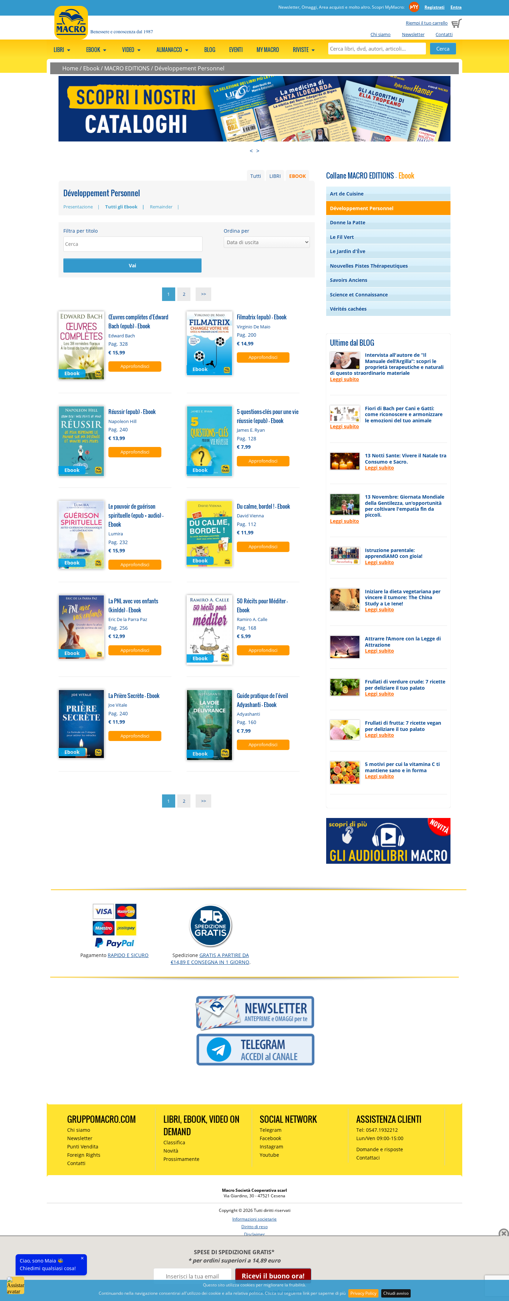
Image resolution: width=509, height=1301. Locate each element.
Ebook (91, 68)
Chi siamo (380, 34)
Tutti (255, 176)
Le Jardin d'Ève (347, 251)
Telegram (271, 1130)
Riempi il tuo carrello (427, 23)
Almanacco (170, 49)
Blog (209, 49)
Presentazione (78, 207)
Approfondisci (134, 366)
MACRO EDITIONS (127, 68)
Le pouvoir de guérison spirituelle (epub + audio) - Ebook (135, 515)
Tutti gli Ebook (121, 207)
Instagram (271, 1146)
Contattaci (368, 1157)
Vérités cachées (348, 308)
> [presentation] (257, 151)
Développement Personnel (189, 68)
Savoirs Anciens (348, 280)
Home (70, 68)
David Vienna (250, 515)
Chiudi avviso (396, 1293)
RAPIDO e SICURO (128, 955)
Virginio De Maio (253, 327)
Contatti (444, 34)
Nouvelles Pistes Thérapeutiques (369, 265)
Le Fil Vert (342, 237)
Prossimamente (181, 1159)
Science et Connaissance (359, 294)
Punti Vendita (82, 1146)
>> (203, 294)
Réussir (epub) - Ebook (132, 411)
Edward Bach (121, 336)
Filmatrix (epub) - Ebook (262, 317)
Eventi (236, 49)
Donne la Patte (347, 222)
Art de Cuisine (347, 193)
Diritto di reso (254, 1227)
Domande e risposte (379, 1149)
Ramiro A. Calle (252, 619)
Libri (59, 49)
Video (128, 49)
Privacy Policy (363, 1293)
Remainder (161, 207)
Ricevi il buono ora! (273, 1276)
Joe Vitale (117, 705)
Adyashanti (248, 714)
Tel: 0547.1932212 (377, 1130)
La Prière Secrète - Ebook (134, 695)
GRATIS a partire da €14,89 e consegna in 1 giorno (210, 958)
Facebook (270, 1138)
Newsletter (413, 34)
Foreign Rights (83, 1155)
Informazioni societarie (254, 1219)
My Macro (268, 49)
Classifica (174, 1142)
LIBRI (275, 176)
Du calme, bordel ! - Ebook (263, 506)
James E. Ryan (251, 430)
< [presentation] (251, 151)
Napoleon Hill (122, 421)
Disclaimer (254, 1234)
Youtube (269, 1155)
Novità (170, 1150)
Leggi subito (344, 379)
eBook (93, 49)
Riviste (301, 49)
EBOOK (297, 176)
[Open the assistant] (15, 1285)
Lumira (115, 534)
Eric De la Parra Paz (127, 619)
